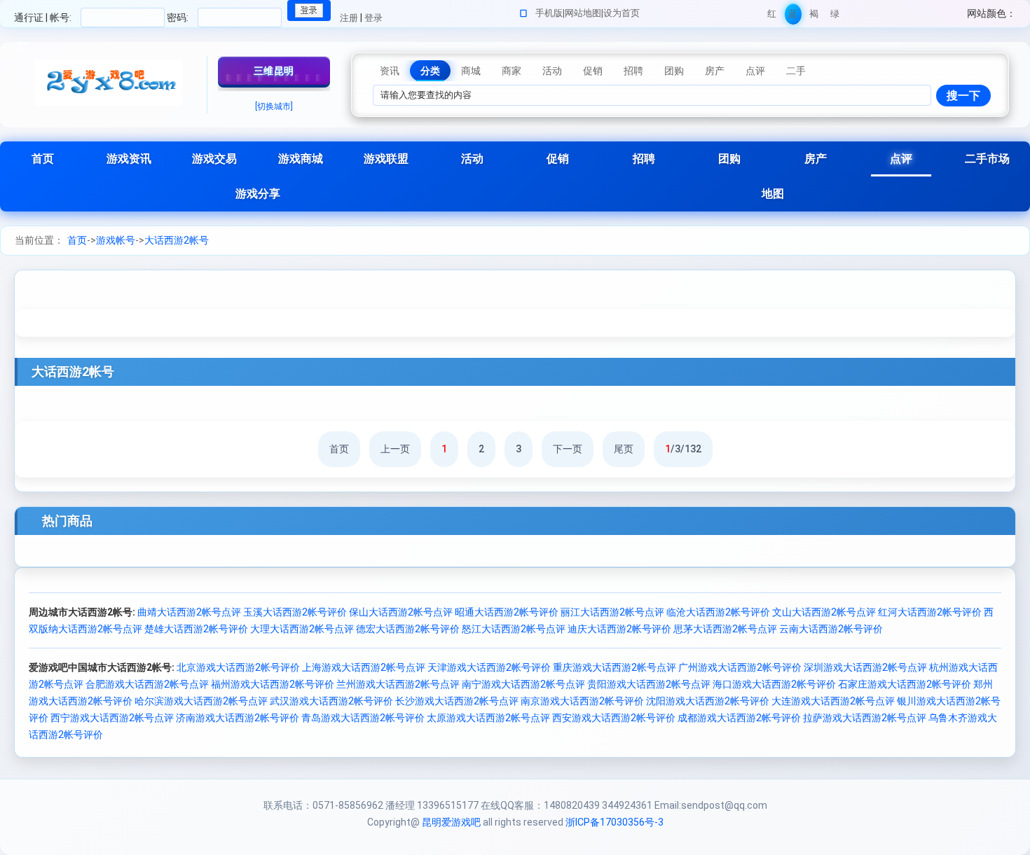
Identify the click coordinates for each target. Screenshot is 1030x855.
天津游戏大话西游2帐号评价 (489, 667)
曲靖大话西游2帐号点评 (189, 612)
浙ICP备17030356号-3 (614, 822)
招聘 (644, 158)
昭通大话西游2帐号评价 (506, 612)
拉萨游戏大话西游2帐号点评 (864, 717)
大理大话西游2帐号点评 (302, 628)
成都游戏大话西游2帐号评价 (739, 717)
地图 (773, 193)
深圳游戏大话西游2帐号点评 (865, 667)
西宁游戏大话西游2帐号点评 (112, 717)
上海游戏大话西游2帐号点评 (363, 667)
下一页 (567, 448)
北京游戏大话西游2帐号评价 (238, 667)
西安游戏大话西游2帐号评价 (613, 717)
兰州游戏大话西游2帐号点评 (398, 684)
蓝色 (792, 16)
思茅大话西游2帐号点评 (725, 628)
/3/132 (683, 448)
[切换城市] (274, 106)
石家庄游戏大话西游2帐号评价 (904, 684)
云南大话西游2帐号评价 (831, 628)
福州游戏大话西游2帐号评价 (272, 684)
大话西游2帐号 (176, 240)
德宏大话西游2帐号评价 (408, 628)
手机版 (549, 13)
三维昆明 (274, 70)
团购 (729, 158)
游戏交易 (214, 158)
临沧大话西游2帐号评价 (718, 612)
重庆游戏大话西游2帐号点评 (614, 667)
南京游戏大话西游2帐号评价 (582, 701)
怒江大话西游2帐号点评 (513, 628)
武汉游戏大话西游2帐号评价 (331, 701)
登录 (373, 18)
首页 (43, 158)
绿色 (834, 16)
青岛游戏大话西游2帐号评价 (363, 717)
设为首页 (621, 13)
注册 (349, 18)
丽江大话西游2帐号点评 (612, 612)
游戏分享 (257, 193)
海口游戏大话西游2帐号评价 (774, 684)
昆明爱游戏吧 (451, 822)
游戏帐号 (115, 240)
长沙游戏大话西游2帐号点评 (457, 701)
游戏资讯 (129, 158)
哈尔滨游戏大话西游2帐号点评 (201, 701)
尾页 (623, 448)
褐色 (813, 16)
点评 (901, 158)
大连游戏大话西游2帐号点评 (833, 701)
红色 (771, 16)
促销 (558, 158)
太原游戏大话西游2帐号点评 (488, 717)
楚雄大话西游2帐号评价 (196, 628)
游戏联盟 (386, 158)
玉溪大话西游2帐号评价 (295, 612)
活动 (472, 158)
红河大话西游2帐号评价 (930, 612)
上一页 (395, 448)
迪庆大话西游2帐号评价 (619, 628)
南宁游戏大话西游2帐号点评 (523, 684)
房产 (815, 158)
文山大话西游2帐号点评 (824, 612)
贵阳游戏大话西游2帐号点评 (648, 684)
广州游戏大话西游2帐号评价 (740, 667)
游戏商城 (300, 158)
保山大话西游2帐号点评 (401, 612)
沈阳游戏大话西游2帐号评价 (707, 701)
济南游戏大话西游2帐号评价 (237, 717)
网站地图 (583, 13)
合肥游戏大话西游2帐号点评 (147, 684)
